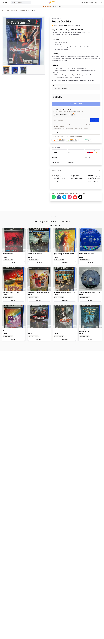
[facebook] (59, 197)
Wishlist (86, 2)
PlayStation (14, 10)
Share (89, 133)
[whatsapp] (54, 197)
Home (3, 10)
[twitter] (64, 197)
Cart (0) (100, 2)
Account (91, 2)
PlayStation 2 (22, 10)
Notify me (94, 120)
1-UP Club (80, 2)
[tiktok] (80, 197)
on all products (52, 6)
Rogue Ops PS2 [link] (31, 10)
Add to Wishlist (64, 133)
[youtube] (75, 197)
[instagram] (70, 197)
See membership (77, 136)
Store (8, 10)
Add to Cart (13, 262)
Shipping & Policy (56, 170)
